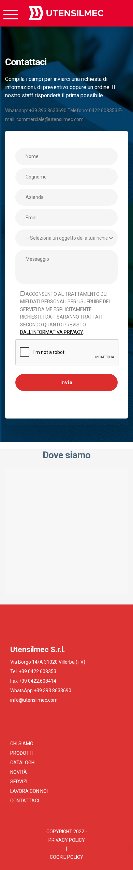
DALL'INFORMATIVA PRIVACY (51, 332)
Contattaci (24, 800)
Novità (18, 772)
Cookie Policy (66, 857)
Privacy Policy (66, 840)
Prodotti (21, 753)
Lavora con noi (29, 791)
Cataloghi (22, 762)
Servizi (18, 781)
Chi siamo (21, 743)
